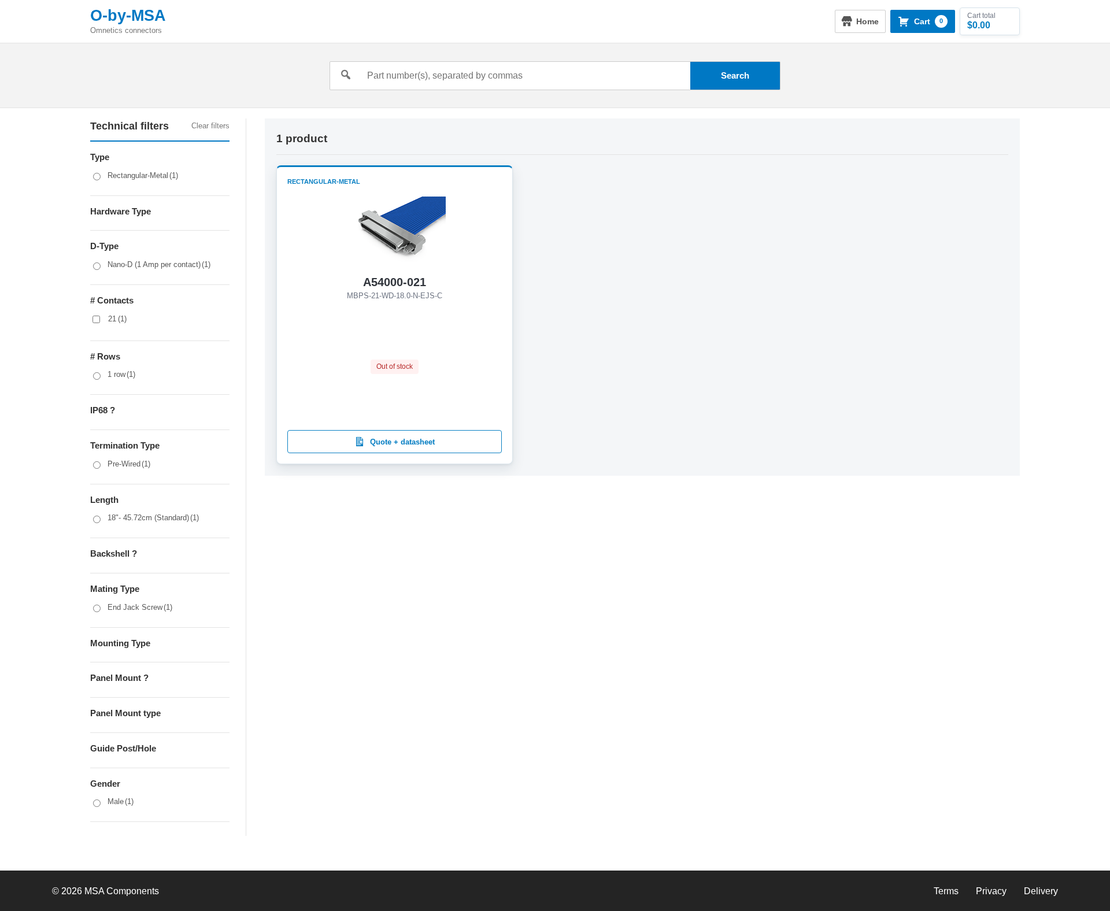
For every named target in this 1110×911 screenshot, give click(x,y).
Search (735, 75)
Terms (946, 891)
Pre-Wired (129, 464)
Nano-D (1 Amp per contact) (159, 264)
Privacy (991, 891)
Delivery (1041, 891)
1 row (121, 374)
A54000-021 (394, 282)
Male (121, 801)
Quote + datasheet (402, 442)
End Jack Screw (140, 607)
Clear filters (210, 125)
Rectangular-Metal (143, 175)
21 (117, 318)
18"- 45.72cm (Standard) (153, 517)
